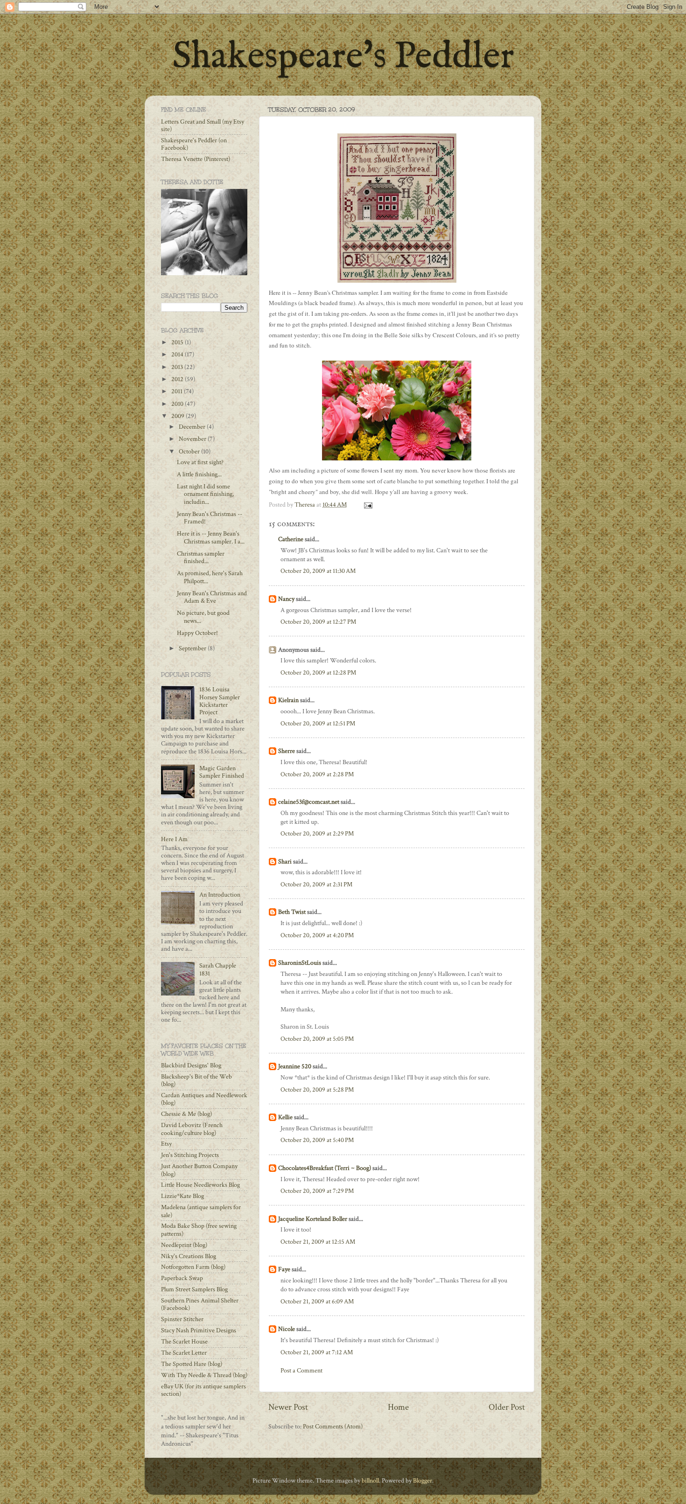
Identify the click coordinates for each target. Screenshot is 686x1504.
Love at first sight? (200, 462)
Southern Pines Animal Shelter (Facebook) (199, 1304)
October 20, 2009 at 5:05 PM (317, 1039)
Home (398, 1407)
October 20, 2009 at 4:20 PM (317, 935)
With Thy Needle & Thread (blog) (204, 1375)
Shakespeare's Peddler (343, 57)
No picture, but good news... (203, 617)
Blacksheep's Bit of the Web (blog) (196, 1080)
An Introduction (219, 895)
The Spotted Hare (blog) (191, 1364)
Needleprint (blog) (184, 1245)
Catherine (290, 539)
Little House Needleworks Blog (200, 1185)
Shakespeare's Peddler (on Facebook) (194, 144)
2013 (177, 367)
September (193, 648)
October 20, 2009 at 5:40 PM (317, 1140)
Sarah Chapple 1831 (217, 969)
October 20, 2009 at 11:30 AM (318, 571)
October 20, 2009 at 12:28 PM (318, 672)
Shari (285, 861)
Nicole (286, 1329)
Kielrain (288, 700)
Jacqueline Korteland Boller (312, 1219)
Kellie (285, 1117)
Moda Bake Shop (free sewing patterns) (199, 1230)
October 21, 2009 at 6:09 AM (317, 1301)
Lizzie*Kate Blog (182, 1196)
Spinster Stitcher (182, 1319)
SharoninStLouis (299, 963)
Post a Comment (301, 1370)
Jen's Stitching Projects (190, 1155)
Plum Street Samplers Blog (194, 1289)
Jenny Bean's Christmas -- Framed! (209, 518)
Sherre (286, 751)
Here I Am (174, 839)
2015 (178, 342)
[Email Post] (367, 505)
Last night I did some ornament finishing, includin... (205, 494)
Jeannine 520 (294, 1066)
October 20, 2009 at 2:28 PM (317, 774)
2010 (178, 404)
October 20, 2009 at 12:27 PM (318, 622)
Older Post (507, 1407)
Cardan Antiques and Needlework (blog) (204, 1099)
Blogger (422, 1480)
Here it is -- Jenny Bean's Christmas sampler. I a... (211, 537)
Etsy (166, 1144)
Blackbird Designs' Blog (191, 1065)
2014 (178, 354)
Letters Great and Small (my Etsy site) (202, 125)
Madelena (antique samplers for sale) (201, 1211)
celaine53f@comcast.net (308, 802)
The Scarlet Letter (184, 1353)
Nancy (286, 599)
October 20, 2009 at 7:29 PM (317, 1191)
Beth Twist (292, 912)
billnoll (370, 1480)
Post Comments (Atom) (333, 1426)
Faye (284, 1269)
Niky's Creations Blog (188, 1256)
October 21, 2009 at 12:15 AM (317, 1242)
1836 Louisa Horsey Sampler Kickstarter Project (219, 701)
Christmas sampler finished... (200, 557)
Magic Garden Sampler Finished (221, 772)
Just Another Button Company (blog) (199, 1170)
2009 (178, 416)
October (190, 451)
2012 (178, 379)
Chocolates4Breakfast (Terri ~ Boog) (324, 1168)
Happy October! (197, 633)
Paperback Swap (182, 1278)
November (193, 439)
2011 (177, 391)
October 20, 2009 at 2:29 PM (317, 833)
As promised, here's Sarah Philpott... (210, 577)
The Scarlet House (184, 1341)
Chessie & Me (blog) (186, 1114)
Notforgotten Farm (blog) (193, 1267)
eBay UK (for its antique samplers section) (203, 1390)
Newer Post (288, 1407)
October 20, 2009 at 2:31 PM (316, 884)
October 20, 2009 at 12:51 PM (317, 723)
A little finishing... (199, 474)
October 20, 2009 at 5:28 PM (317, 1090)
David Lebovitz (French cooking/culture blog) (192, 1129)
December (193, 427)
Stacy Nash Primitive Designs (198, 1330)
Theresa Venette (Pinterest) (195, 159)
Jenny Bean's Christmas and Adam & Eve (212, 597)
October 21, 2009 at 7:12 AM (316, 1352)
